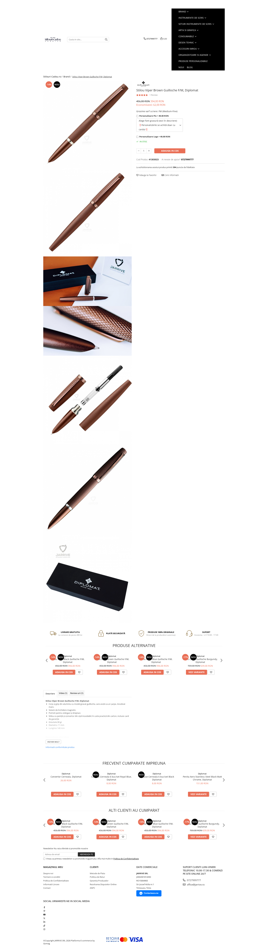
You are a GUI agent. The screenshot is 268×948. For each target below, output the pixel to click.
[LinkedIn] (44, 921)
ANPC (92, 888)
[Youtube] (44, 914)
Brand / (67, 76)
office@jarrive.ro (195, 884)
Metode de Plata (97, 873)
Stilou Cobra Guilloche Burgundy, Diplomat (200, 661)
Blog (190, 67)
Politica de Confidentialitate (126, 858)
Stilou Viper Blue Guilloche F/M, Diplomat (156, 661)
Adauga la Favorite (147, 175)
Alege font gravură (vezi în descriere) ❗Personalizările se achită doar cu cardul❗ (158, 125)
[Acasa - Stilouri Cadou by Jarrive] (53, 39)
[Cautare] (106, 39)
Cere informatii (171, 175)
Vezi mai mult (53, 742)
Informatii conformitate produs (60, 747)
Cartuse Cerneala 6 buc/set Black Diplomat (157, 778)
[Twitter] (44, 918)
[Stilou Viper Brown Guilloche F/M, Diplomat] (87, 124)
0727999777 (193, 880)
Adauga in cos (170, 150)
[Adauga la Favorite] (79, 672)
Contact (47, 888)
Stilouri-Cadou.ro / (53, 76)
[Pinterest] (44, 911)
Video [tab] (63, 693)
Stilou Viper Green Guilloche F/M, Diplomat (112, 661)
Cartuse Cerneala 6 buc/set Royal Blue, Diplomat (111, 778)
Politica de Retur (97, 877)
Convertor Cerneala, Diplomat (66, 776)
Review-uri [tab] (76, 693)
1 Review (154, 95)
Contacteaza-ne (151, 893)
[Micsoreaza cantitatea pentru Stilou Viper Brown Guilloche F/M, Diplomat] (138, 150)
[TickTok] (44, 925)
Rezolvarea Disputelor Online (103, 884)
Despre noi (48, 873)
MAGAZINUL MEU (53, 867)
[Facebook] (44, 907)
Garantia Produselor (99, 880)
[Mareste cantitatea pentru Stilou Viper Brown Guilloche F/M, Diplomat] (149, 150)
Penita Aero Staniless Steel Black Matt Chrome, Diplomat (202, 778)
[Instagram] (44, 929)
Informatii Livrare (51, 884)
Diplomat (67, 656)
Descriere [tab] (50, 693)
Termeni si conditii (51, 877)
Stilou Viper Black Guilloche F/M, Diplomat (68, 661)
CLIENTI (94, 867)
